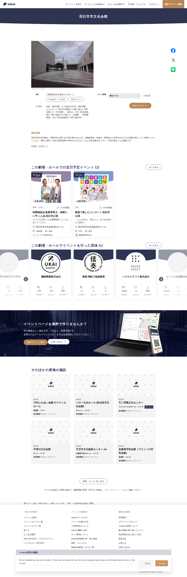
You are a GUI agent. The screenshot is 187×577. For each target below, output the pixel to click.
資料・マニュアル (79, 543)
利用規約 (122, 517)
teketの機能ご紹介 (79, 530)
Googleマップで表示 (57, 99)
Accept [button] (161, 563)
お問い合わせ (124, 547)
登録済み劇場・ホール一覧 (82, 547)
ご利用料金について (79, 526)
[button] (19, 566)
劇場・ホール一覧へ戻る (93, 481)
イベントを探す (30, 517)
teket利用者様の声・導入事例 (84, 538)
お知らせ (122, 543)
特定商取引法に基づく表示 (130, 534)
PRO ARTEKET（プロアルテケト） (39, 538)
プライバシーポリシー (128, 521)
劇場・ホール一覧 (57, 503)
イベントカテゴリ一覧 (33, 521)
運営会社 (122, 538)
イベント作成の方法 (79, 521)
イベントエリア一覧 (32, 526)
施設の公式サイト (140, 105)
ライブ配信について (79, 534)
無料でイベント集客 (173, 4)
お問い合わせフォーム (113, 490)
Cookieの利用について (128, 526)
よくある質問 (29, 534)
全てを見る (154, 167)
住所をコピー (76, 99)
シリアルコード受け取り (34, 543)
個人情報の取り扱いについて (131, 530)
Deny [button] (147, 563)
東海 (69, 503)
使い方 (26, 530)
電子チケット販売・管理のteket (35, 503)
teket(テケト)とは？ (80, 517)
